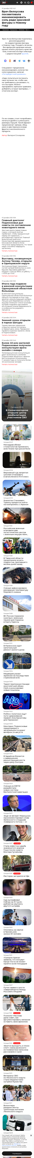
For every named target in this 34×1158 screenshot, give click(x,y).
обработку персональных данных (11, 1144)
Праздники (13, 30)
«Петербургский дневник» (14, 74)
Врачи (28, 30)
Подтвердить (17, 1153)
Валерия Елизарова (16, 135)
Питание (21, 30)
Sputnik (25, 54)
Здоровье (5, 30)
